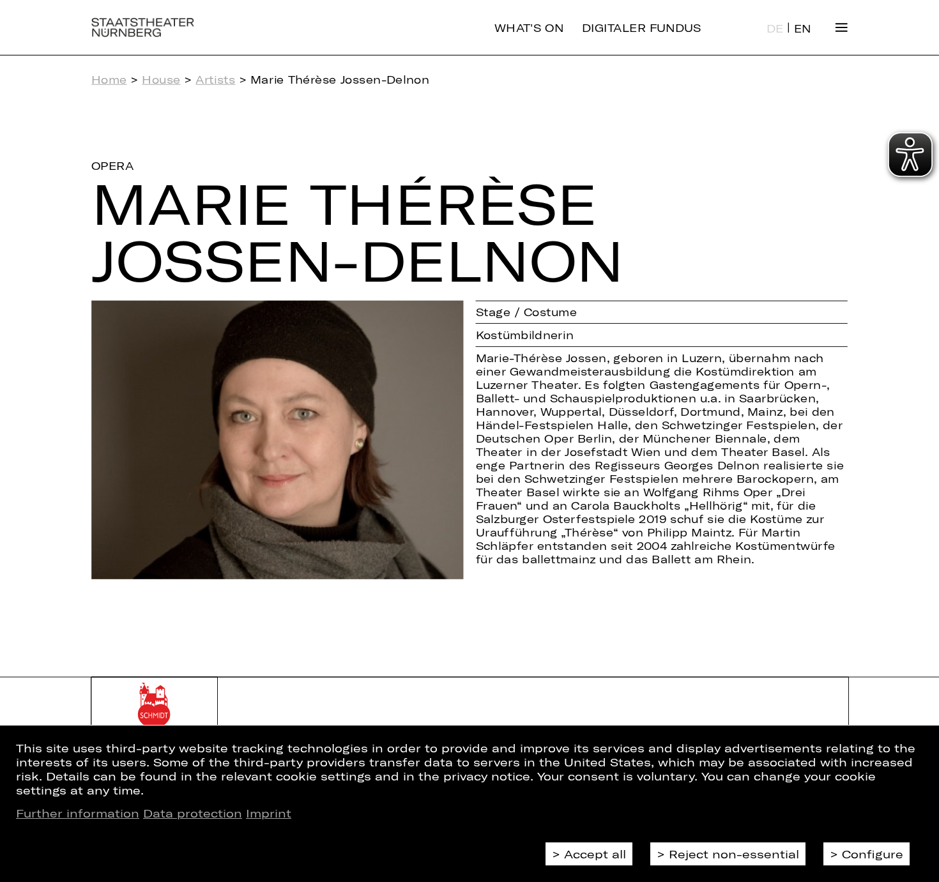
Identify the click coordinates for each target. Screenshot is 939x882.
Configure (872, 854)
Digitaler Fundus (641, 27)
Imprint (268, 813)
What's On (528, 27)
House (161, 79)
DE (775, 28)
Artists (215, 79)
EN (802, 28)
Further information (77, 813)
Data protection (192, 813)
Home (108, 79)
